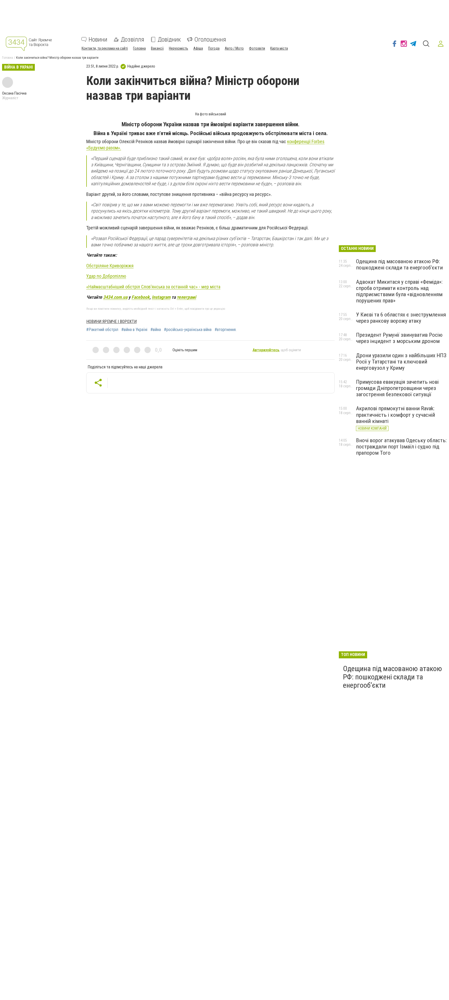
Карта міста (279, 48)
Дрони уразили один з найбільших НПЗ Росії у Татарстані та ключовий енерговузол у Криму (401, 361)
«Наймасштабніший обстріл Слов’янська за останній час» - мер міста (153, 286)
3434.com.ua (115, 297)
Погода (214, 48)
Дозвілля (132, 39)
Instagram (161, 297)
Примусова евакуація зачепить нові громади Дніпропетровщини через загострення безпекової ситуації (397, 388)
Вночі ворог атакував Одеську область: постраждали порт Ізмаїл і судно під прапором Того (401, 446)
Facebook (140, 297)
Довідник (169, 39)
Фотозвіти (257, 48)
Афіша (198, 48)
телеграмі (186, 297)
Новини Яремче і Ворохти (111, 321)
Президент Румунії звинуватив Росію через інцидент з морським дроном (399, 338)
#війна (155, 329)
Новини (98, 39)
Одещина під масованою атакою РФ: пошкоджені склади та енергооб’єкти (399, 264)
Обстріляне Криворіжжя (110, 265)
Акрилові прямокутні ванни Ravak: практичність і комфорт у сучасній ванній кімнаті (395, 414)
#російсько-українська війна (188, 329)
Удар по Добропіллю (106, 276)
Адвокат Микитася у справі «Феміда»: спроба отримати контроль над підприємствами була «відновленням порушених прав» (399, 291)
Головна (139, 48)
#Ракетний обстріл (102, 329)
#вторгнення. (225, 329)
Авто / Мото (234, 48)
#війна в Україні (134, 329)
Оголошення (210, 39)
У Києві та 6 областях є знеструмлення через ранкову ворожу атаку (401, 318)
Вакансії (157, 48)
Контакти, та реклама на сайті (105, 48)
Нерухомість (178, 48)
